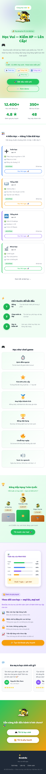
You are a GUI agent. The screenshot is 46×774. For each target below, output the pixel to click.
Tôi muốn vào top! (21, 532)
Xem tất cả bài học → (23, 279)
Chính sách (31, 766)
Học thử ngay (22, 171)
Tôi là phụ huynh (24, 740)
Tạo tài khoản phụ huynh (24, 642)
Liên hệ (22, 766)
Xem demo (24, 89)
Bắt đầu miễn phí (24, 82)
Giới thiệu (14, 766)
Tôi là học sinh (24, 732)
